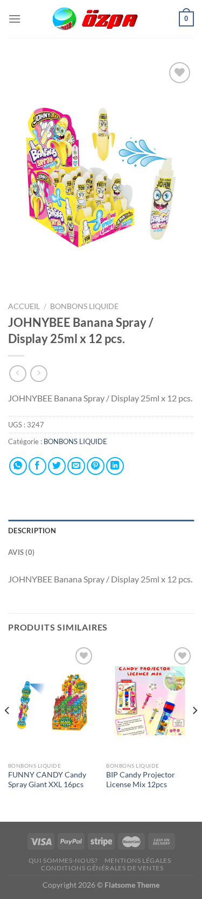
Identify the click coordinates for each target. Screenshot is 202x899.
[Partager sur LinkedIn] (115, 466)
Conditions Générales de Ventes (102, 868)
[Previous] (7, 732)
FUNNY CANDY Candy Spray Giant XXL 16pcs (47, 779)
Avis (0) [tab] (21, 552)
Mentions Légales (138, 860)
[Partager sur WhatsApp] (18, 466)
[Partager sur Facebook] (37, 466)
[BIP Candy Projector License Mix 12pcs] (150, 700)
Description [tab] (32, 530)
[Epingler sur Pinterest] (96, 466)
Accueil (24, 306)
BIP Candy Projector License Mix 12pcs (140, 779)
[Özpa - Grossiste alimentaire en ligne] (101, 19)
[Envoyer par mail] (76, 466)
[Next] (194, 732)
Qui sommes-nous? (63, 860)
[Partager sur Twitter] (57, 466)
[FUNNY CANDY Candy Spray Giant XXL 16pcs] (52, 700)
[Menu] (14, 18)
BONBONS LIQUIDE (84, 306)
